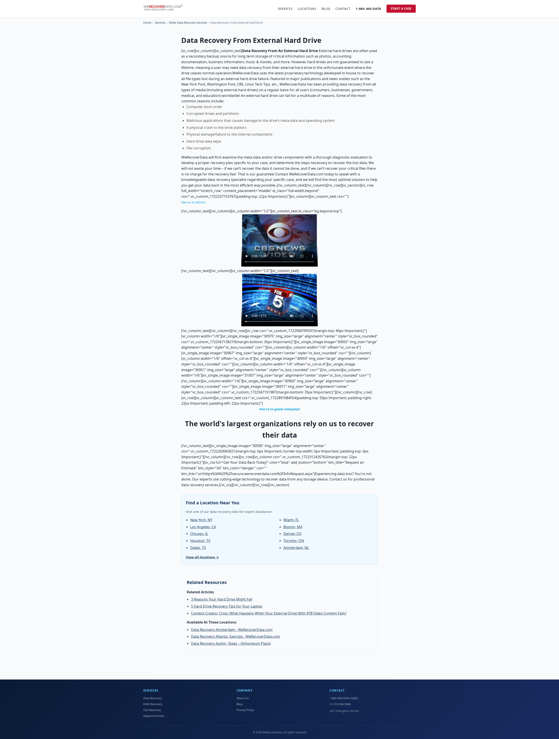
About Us (242, 698)
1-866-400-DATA (368, 9)
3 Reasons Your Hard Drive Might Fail (221, 599)
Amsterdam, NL (296, 547)
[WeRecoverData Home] (165, 9)
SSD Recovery (152, 710)
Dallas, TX (198, 547)
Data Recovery (152, 698)
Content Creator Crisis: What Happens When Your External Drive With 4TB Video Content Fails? (269, 613)
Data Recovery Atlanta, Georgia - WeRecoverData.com (235, 636)
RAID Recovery (152, 704)
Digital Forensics (153, 716)
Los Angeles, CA (203, 526)
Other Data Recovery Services (188, 22)
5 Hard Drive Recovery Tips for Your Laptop (226, 606)
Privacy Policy (245, 710)
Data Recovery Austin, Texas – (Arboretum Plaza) (231, 643)
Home (147, 22)
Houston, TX (200, 540)
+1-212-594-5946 (340, 704)
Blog (326, 9)
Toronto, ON (293, 540)
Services (285, 9)
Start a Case (401, 8)
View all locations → (202, 557)
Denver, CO (292, 533)
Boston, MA (292, 526)
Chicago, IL (199, 533)
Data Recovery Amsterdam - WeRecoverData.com (232, 629)
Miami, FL (291, 519)
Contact (342, 9)
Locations (307, 9)
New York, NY (201, 519)
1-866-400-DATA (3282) (344, 698)
